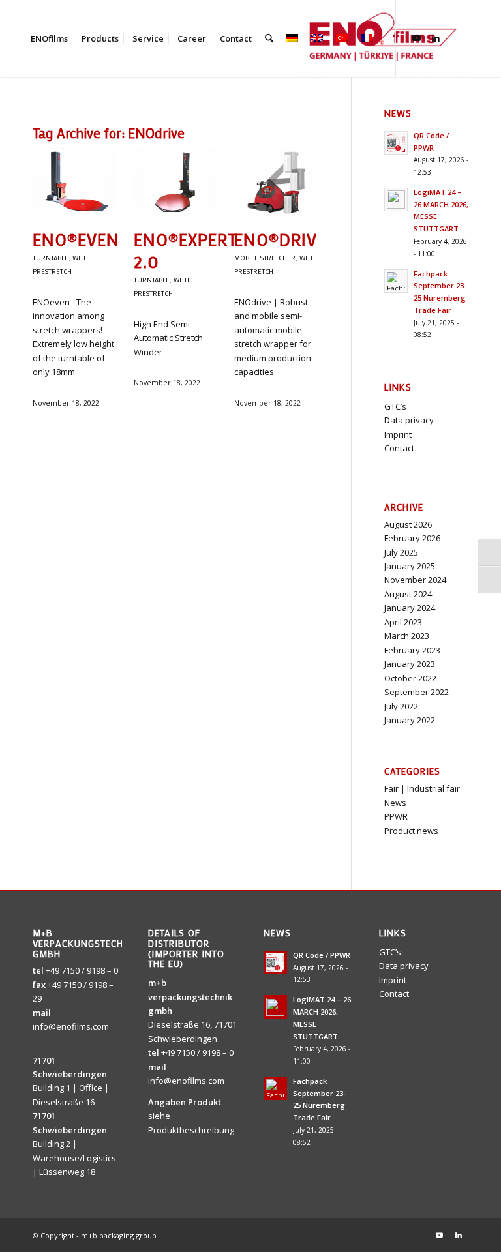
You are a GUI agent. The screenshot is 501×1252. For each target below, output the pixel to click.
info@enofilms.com (71, 1026)
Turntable (50, 257)
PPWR (396, 816)
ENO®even (76, 239)
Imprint (398, 434)
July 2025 (401, 552)
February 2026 (412, 538)
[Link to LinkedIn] (436, 38)
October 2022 (410, 678)
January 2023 (409, 664)
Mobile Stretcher (265, 257)
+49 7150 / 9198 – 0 (82, 970)
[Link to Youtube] (416, 38)
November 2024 (415, 580)
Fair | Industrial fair (422, 788)
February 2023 (412, 650)
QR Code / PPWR (321, 955)
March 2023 (406, 636)
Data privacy (409, 420)
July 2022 (401, 706)
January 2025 (409, 566)
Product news (411, 831)
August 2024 (408, 594)
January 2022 (409, 720)
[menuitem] (49, 38)
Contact (399, 448)
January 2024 (409, 608)
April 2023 (403, 622)
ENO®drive (280, 239)
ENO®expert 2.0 (185, 250)
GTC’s (395, 406)
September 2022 (416, 692)
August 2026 (408, 524)
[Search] (269, 38)
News (395, 803)
